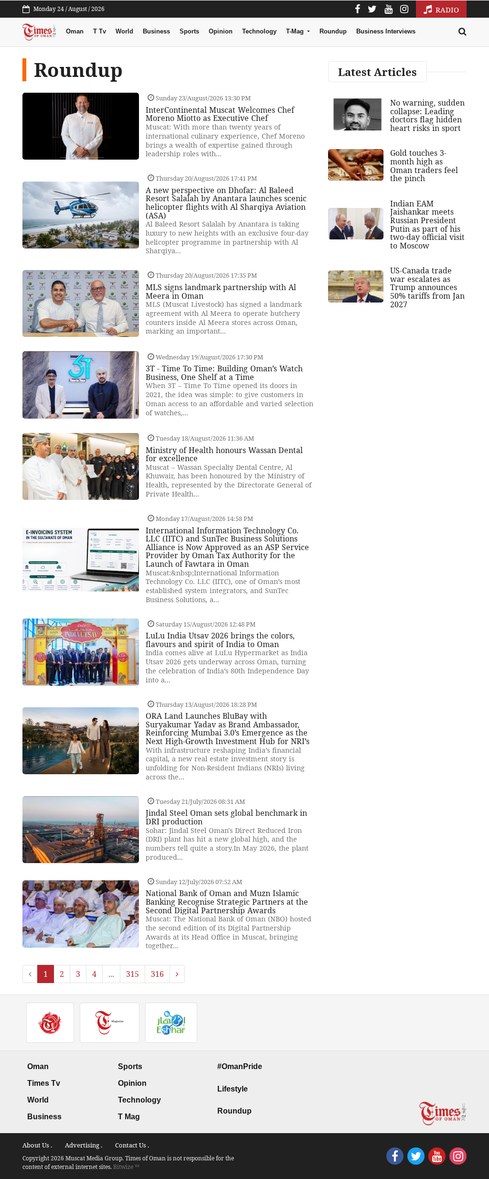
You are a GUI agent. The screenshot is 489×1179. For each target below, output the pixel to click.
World (124, 31)
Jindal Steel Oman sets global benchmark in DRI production (226, 817)
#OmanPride (239, 1066)
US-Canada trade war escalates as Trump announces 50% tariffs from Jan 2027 (427, 287)
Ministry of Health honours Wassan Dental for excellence (224, 454)
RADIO (446, 9)
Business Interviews (385, 31)
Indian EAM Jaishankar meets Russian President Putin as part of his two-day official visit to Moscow (427, 224)
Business (156, 31)
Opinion (221, 31)
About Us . (37, 1145)
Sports (189, 31)
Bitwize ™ (126, 1167)
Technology (259, 31)
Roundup (333, 31)
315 (132, 974)
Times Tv (43, 1083)
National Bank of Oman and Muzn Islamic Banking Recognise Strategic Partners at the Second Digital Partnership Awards (227, 901)
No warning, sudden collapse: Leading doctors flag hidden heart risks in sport (427, 115)
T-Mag (296, 31)
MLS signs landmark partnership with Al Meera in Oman (221, 291)
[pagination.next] (177, 974)
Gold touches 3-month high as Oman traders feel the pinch (424, 166)
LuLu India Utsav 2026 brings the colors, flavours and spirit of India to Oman (220, 639)
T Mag (129, 1117)
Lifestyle (232, 1089)
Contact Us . (132, 1145)
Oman (75, 31)
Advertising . (83, 1145)
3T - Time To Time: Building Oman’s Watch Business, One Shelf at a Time (224, 372)
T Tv (99, 31)
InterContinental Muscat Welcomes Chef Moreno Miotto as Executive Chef (220, 114)
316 (157, 974)
